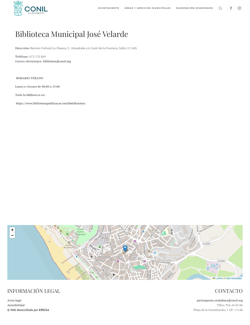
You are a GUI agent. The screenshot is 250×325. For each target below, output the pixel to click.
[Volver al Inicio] (30, 8)
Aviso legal (14, 300)
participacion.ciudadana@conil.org (220, 300)
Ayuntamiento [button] (108, 8)
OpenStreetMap (234, 278)
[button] (220, 8)
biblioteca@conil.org (57, 61)
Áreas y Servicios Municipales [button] (148, 8)
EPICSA (44, 310)
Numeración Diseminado (194, 8)
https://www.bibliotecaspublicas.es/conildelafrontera (50, 103)
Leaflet (218, 278)
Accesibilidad (16, 305)
